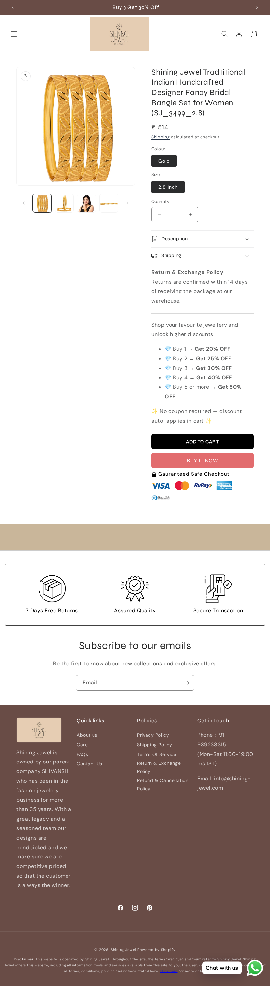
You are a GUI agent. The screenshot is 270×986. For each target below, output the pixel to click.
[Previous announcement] (13, 7)
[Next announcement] (257, 7)
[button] (14, 34)
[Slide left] (23, 203)
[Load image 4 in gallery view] (109, 203)
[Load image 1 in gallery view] (42, 203)
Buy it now (202, 460)
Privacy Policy (153, 735)
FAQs (82, 754)
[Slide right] (128, 203)
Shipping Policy (154, 745)
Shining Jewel (123, 949)
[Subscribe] (186, 683)
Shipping (160, 137)
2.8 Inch (168, 187)
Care (82, 745)
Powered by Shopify (156, 949)
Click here (169, 971)
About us (87, 735)
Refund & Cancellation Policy (163, 784)
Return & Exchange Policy (159, 767)
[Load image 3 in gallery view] (86, 203)
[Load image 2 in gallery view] (64, 203)
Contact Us (89, 764)
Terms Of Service (156, 754)
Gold (164, 161)
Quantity (160, 201)
